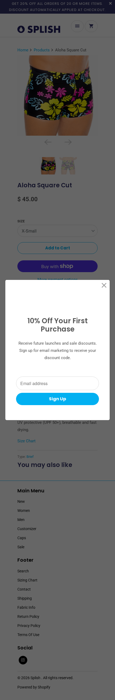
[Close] (104, 285)
